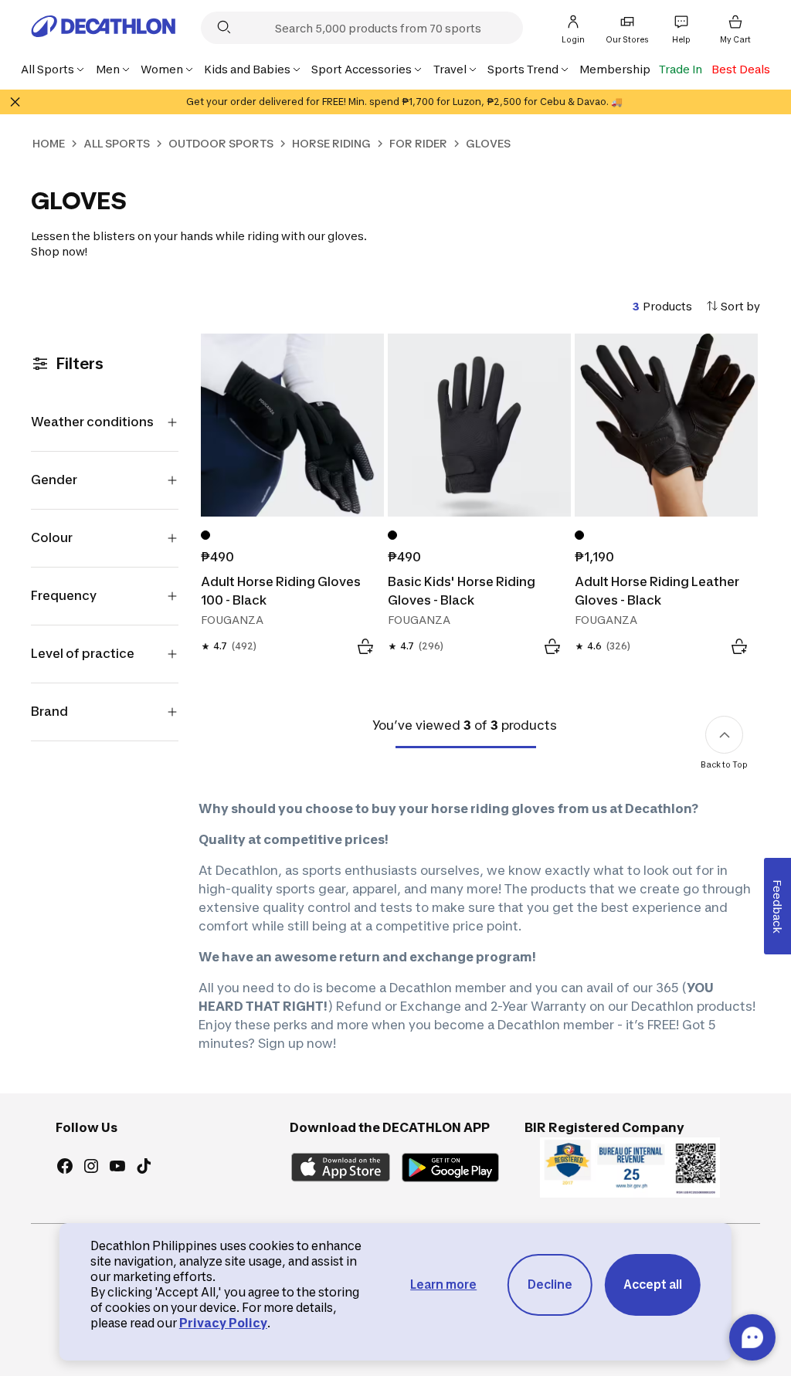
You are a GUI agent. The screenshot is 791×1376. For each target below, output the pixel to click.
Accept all (652, 1284)
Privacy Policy (223, 1323)
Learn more (443, 1284)
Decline (550, 1284)
